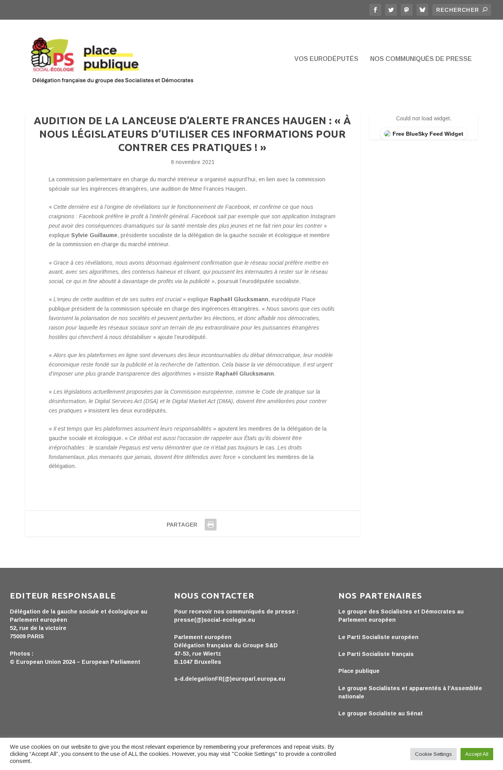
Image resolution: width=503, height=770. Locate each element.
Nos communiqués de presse (421, 59)
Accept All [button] (476, 754)
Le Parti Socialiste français (376, 654)
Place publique (359, 671)
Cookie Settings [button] (433, 754)
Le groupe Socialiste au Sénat (380, 713)
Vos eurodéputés (326, 59)
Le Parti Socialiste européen (378, 637)
